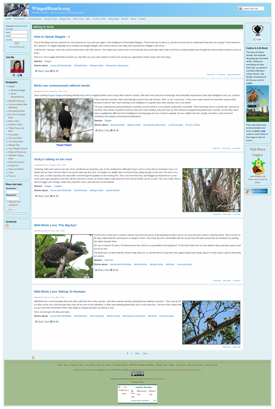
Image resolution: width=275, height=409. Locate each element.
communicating (175, 125)
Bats (88, 19)
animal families (113, 190)
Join (154, 400)
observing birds (117, 125)
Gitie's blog (227, 280)
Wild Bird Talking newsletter (141, 365)
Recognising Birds (16, 111)
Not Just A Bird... (15, 138)
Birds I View (78, 19)
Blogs (171, 365)
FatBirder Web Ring (144, 387)
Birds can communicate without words (62, 85)
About (133, 19)
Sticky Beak (114, 19)
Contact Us (13, 165)
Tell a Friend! (212, 365)
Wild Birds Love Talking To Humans (60, 291)
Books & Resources (17, 152)
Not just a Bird (50, 19)
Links (10, 172)
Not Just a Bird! (104, 365)
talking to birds (96, 65)
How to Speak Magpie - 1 (52, 36)
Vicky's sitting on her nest (53, 159)
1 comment (236, 214)
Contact (142, 19)
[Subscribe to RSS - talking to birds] (33, 358)
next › (137, 353)
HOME (8, 19)
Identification (19, 19)
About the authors (16, 162)
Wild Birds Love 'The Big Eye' (55, 225)
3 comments (236, 148)
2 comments (221, 74)
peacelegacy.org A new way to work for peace (258, 179)
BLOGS (124, 19)
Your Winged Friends (18, 149)
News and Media (16, 169)
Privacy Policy (137, 382)
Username (11, 188)
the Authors (108, 370)
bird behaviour (80, 65)
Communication (35, 19)
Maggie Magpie (55, 95)
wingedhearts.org (158, 379)
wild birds (108, 260)
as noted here (83, 370)
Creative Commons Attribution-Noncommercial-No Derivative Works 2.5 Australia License (172, 370)
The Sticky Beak (15, 141)
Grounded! (13, 135)
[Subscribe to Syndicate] (7, 226)
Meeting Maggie (18, 90)
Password (11, 195)
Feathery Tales (99, 19)
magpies (58, 186)
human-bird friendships (60, 65)
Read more (211, 74)
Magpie (48, 61)
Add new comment (233, 74)
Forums (11, 176)
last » (145, 353)
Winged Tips (65, 19)
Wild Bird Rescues (16, 101)
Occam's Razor (192, 125)
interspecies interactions (117, 65)
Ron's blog (226, 148)
